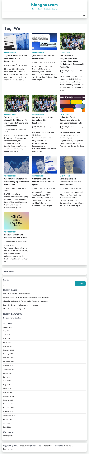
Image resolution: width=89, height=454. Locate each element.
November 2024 (8, 408)
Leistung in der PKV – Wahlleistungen (16, 293)
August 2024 (7, 419)
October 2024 (8, 411)
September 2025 (9, 369)
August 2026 (7, 327)
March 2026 (7, 346)
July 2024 (6, 423)
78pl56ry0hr (10, 65)
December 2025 (8, 358)
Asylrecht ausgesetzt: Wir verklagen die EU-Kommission (15, 58)
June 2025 (7, 381)
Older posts (9, 271)
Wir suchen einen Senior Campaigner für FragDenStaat (42, 120)
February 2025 (8, 396)
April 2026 (7, 342)
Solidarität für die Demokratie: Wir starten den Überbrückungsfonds (71, 120)
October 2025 (8, 365)
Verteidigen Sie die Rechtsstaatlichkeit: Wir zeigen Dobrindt (70, 181)
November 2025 (8, 362)
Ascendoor (48, 446)
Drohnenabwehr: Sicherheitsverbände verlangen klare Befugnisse (26, 297)
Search (6, 280)
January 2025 (8, 400)
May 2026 (6, 338)
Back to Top (8, 449)
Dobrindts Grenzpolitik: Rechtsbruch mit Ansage (20, 305)
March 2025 (7, 392)
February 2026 (8, 350)
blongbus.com (44, 5)
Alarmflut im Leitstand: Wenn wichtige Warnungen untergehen (25, 301)
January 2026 (8, 354)
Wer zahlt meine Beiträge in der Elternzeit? (18, 309)
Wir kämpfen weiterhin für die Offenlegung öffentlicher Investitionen (16, 181)
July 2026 (6, 331)
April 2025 (7, 388)
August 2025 (7, 373)
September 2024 (9, 415)
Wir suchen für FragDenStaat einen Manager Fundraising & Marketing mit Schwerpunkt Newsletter (72, 61)
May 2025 (6, 385)
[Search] (84, 15)
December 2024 (8, 404)
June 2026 (7, 335)
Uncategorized (10, 53)
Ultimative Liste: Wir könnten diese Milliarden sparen (43, 181)
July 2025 (6, 377)
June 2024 (7, 427)
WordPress (68, 446)
